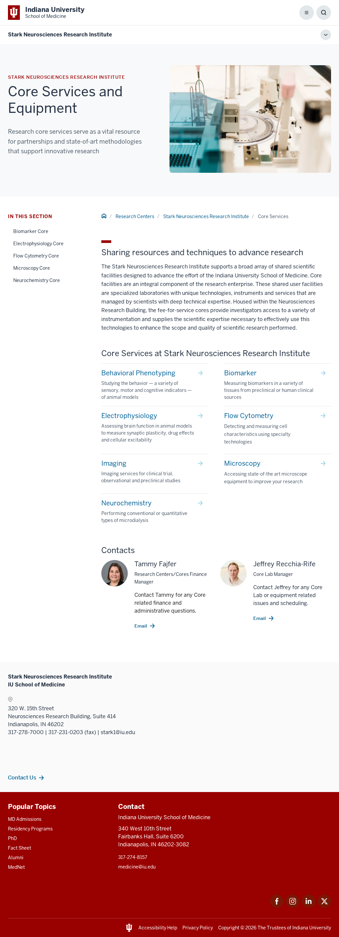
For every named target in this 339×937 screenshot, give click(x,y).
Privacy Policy (197, 928)
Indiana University (311, 928)
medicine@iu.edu (137, 867)
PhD (12, 838)
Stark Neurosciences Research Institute (60, 34)
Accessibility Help (157, 928)
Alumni (16, 858)
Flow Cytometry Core (36, 256)
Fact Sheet (19, 848)
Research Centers (135, 216)
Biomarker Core (30, 231)
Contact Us (22, 777)
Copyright (228, 928)
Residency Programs (30, 829)
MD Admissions (24, 819)
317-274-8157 (132, 857)
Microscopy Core (31, 268)
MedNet (16, 867)
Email (140, 626)
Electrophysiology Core (38, 244)
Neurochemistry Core (36, 280)
